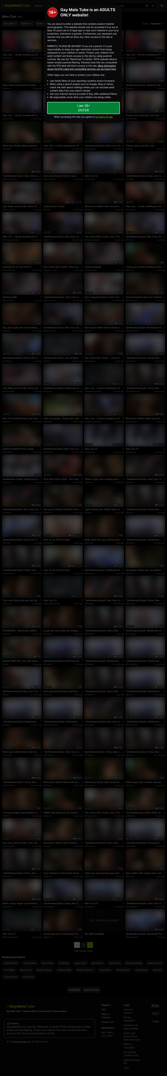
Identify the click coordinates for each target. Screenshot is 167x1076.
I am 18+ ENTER (83, 108)
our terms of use (103, 116)
